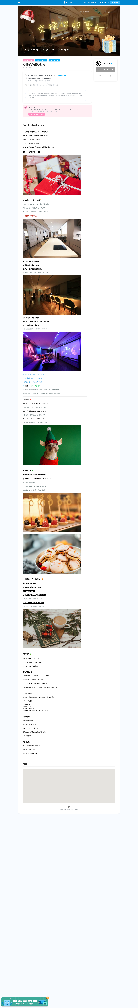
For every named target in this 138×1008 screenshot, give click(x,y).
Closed (106, 70)
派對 (57, 85)
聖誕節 (50, 85)
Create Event (115, 2)
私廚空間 (41, 85)
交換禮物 (32, 85)
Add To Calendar (63, 75)
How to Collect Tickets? (37, 114)
